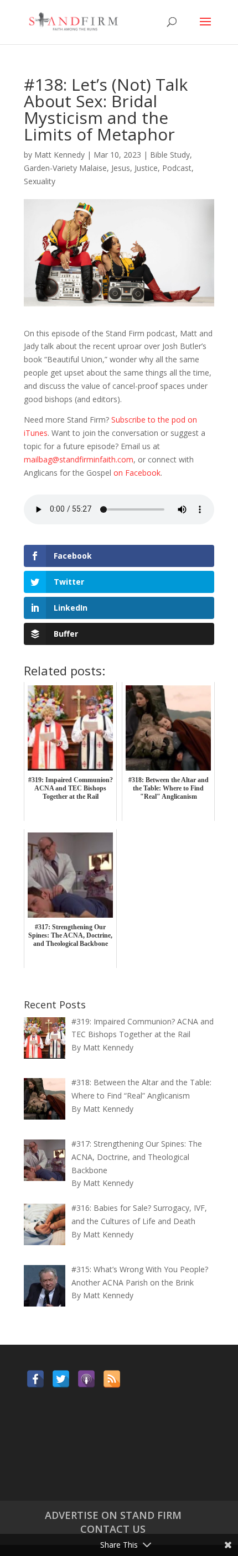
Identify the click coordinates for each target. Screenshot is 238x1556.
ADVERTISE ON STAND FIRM (113, 1515)
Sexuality (39, 181)
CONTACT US (113, 1529)
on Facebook (137, 472)
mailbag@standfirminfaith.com (78, 459)
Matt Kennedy (59, 154)
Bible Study (170, 154)
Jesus (120, 168)
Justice (146, 168)
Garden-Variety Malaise (65, 168)
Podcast (177, 168)
